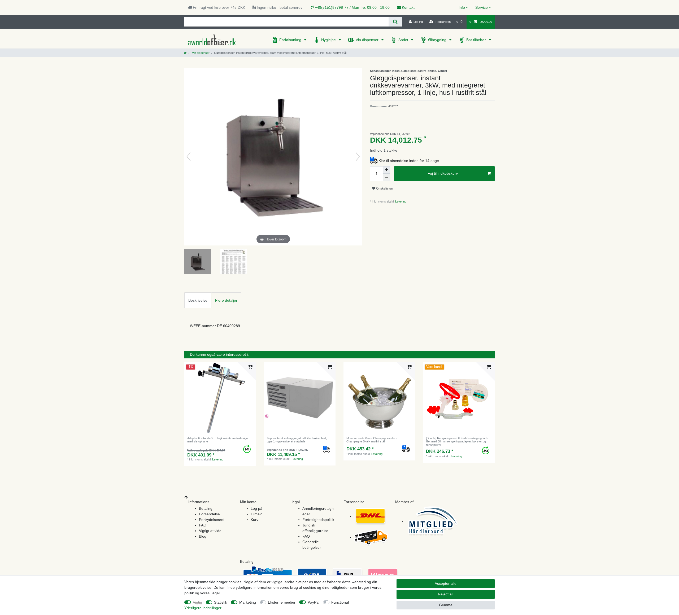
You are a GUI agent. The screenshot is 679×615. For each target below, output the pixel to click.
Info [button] (462, 7)
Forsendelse (209, 514)
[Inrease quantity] (386, 170)
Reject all (445, 594)
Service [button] (481, 7)
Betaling (205, 508)
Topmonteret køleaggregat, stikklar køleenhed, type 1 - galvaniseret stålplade (297, 440)
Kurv (254, 519)
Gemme (445, 605)
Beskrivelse (197, 300)
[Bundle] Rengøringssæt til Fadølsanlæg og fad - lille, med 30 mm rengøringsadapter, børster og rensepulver (457, 441)
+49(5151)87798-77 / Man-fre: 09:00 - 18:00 (352, 7)
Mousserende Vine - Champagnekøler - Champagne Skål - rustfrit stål (371, 440)
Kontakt (408, 7)
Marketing (247, 602)
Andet (403, 40)
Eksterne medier (281, 602)
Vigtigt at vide (210, 531)
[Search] (395, 22)
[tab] (197, 300)
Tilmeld (257, 514)
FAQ (202, 525)
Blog (202, 536)
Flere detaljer (226, 300)
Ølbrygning (437, 40)
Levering (400, 201)
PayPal (313, 602)
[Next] (358, 156)
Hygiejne (329, 40)
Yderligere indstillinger (202, 608)
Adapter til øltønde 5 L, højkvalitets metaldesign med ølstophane (217, 440)
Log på (256, 508)
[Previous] (188, 156)
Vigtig (197, 602)
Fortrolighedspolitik (318, 519)
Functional (340, 602)
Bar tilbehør (476, 40)
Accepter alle (445, 583)
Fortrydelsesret (211, 519)
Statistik (220, 602)
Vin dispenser (368, 40)
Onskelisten (384, 188)
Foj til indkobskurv (443, 173)
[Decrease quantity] (386, 177)
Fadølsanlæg (290, 40)
